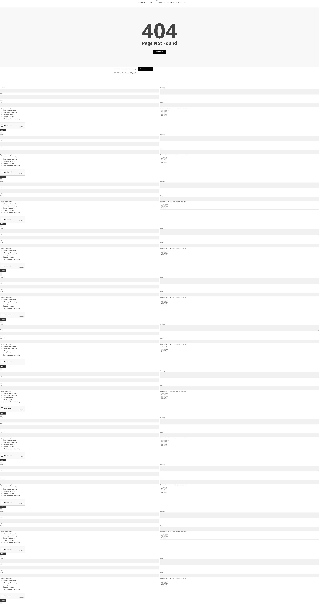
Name (2, 88)
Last (1, 100)
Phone (2, 102)
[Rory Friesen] (239, 115)
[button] (159, 86)
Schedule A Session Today (145, 69)
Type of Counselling (6, 108)
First (1, 93)
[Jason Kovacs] (239, 113)
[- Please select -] (239, 110)
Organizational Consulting (12, 119)
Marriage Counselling (10, 112)
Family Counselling (9, 114)
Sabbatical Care (9, 116)
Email (162, 102)
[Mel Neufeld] (239, 114)
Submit (3, 130)
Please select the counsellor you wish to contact (173, 108)
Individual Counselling (10, 110)
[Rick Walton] (239, 111)
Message (162, 88)
